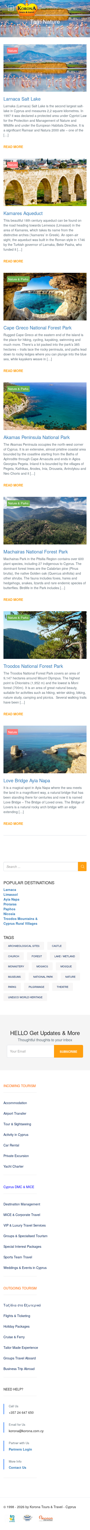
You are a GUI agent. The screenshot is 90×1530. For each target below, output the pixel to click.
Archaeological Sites (23, 946)
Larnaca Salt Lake (22, 98)
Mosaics (42, 966)
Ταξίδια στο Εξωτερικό (22, 1305)
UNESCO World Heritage (25, 997)
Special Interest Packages (22, 1246)
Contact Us (17, 1467)
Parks (12, 987)
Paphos (9, 909)
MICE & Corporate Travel (21, 1214)
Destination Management (21, 1204)
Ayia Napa (11, 899)
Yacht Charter (13, 1166)
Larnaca (9, 889)
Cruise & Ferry (14, 1337)
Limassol (10, 894)
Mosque (66, 966)
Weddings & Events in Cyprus (25, 1267)
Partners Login (20, 1449)
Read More (13, 146)
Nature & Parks (18, 279)
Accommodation (15, 1102)
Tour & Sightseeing (17, 1124)
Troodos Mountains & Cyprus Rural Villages (20, 921)
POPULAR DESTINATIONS (28, 882)
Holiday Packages (16, 1326)
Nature (12, 50)
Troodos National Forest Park (33, 666)
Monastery (16, 966)
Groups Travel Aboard (19, 1358)
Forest (37, 956)
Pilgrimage (36, 987)
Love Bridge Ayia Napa (26, 780)
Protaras (10, 904)
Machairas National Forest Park (35, 551)
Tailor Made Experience (20, 1347)
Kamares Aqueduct (23, 213)
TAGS (8, 937)
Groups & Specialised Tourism (25, 1235)
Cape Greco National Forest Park (37, 327)
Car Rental (11, 1145)
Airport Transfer (14, 1113)
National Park (43, 976)
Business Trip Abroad (19, 1368)
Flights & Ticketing (16, 1315)
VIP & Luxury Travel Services (24, 1225)
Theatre (62, 987)
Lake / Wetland (64, 956)
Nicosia (9, 913)
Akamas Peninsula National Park (36, 437)
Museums (14, 976)
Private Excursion (16, 1155)
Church (13, 956)
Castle (57, 946)
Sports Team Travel (17, 1257)
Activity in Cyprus (15, 1134)
